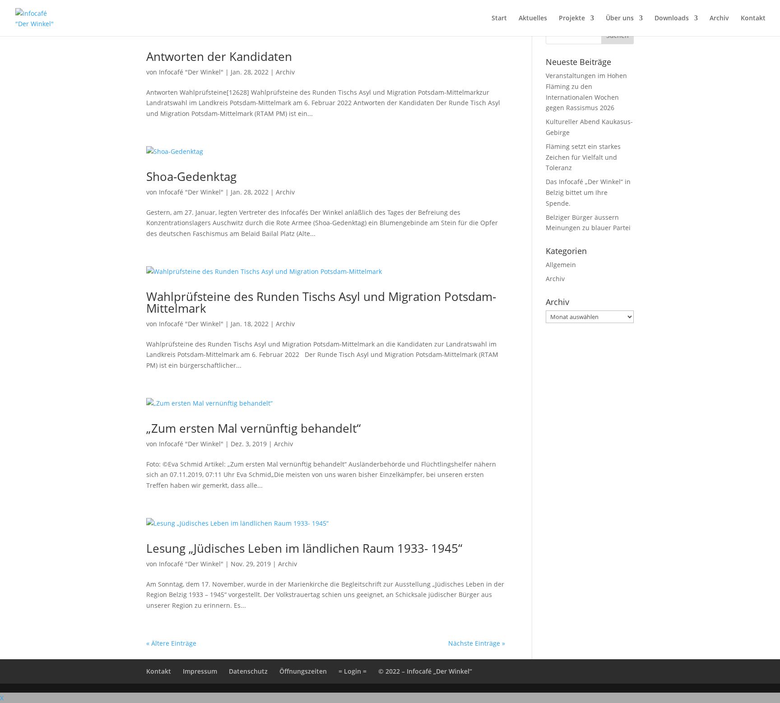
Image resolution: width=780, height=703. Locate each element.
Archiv (719, 18)
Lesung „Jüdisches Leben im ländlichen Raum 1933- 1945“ (304, 548)
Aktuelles (533, 18)
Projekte (572, 18)
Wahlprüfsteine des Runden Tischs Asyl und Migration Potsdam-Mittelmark (321, 302)
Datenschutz (248, 671)
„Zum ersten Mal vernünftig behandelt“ (253, 428)
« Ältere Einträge (171, 643)
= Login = (353, 671)
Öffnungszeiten (303, 671)
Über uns (620, 18)
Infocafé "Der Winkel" (191, 72)
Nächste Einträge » (476, 643)
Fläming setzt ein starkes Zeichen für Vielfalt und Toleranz (583, 157)
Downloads (672, 18)
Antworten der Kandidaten (219, 56)
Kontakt (753, 18)
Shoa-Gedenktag (191, 176)
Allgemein (561, 264)
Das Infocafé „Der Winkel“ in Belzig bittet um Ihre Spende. (588, 192)
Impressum (200, 671)
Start (499, 18)
